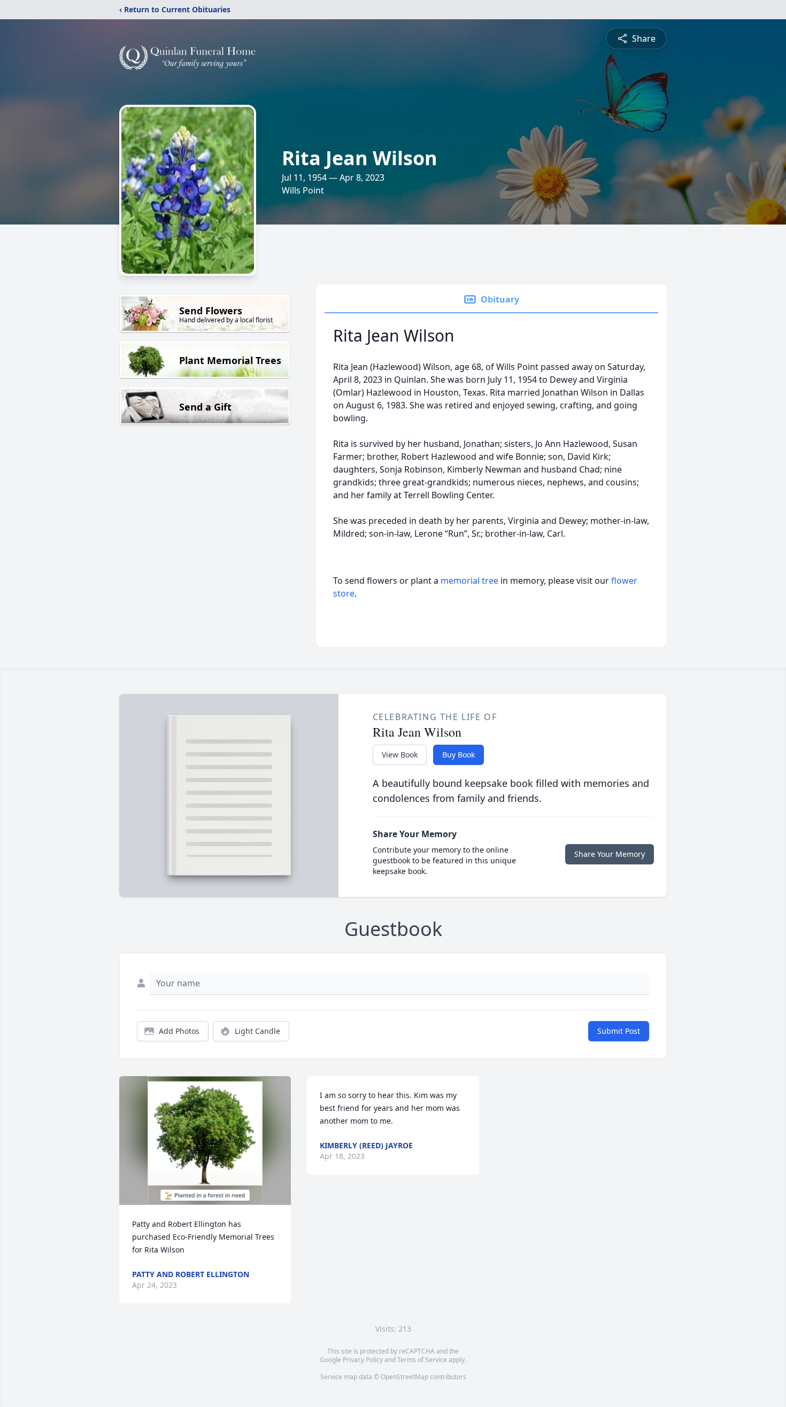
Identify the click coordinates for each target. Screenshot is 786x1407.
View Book (400, 754)
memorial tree (469, 580)
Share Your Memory (609, 854)
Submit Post (618, 1031)
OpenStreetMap (404, 1376)
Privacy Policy (363, 1359)
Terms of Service (422, 1359)
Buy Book (458, 754)
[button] (205, 1140)
